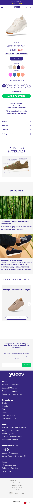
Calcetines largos (9, 418)
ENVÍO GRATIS (10, 54)
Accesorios (6, 412)
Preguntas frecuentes (11, 430)
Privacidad (6, 462)
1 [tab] (14, 42)
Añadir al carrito (16, 318)
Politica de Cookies (10, 468)
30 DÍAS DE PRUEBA (22, 54)
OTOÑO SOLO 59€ (17, 3)
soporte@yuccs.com (10, 453)
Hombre (5, 406)
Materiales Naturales (10, 385)
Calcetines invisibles (10, 415)
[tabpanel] (16, 26)
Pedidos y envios (9, 433)
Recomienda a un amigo (12, 394)
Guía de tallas (16, 91)
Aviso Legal (6, 471)
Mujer (4, 409)
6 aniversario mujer (9, 11)
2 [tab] (16, 42)
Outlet (4, 403)
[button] (28, 503)
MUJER (16, 58)
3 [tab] (18, 42)
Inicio (3, 11)
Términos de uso (9, 465)
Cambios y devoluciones (12, 436)
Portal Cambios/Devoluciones (14, 427)
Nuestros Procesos (10, 391)
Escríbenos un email (10, 439)
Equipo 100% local (9, 388)
